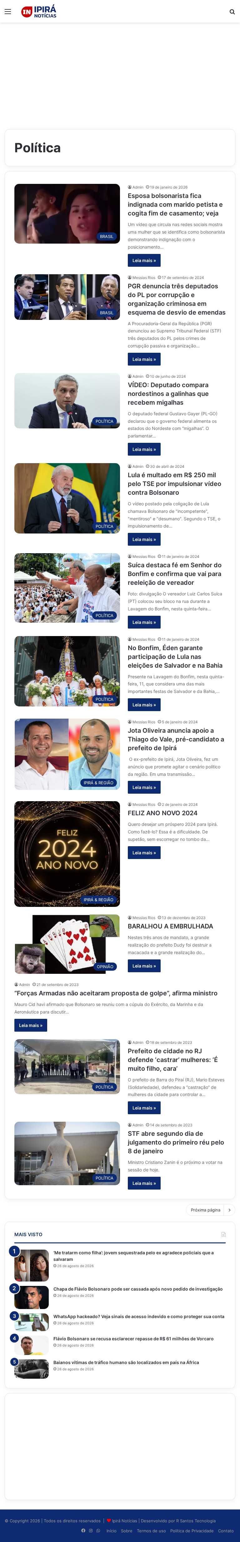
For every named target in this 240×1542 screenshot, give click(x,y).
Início (112, 1530)
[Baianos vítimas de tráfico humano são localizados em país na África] (31, 1369)
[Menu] (8, 14)
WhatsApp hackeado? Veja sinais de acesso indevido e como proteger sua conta (138, 1316)
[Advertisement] (120, 72)
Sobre (126, 1530)
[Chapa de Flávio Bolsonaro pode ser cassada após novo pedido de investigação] (31, 1297)
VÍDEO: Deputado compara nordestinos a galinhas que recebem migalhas (168, 393)
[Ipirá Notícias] (39, 11)
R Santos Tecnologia (196, 1520)
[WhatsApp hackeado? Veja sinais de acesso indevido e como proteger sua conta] (31, 1322)
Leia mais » (144, 260)
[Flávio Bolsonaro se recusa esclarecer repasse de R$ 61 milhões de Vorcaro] (31, 1345)
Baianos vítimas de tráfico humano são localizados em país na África (126, 1362)
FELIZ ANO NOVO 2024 (163, 813)
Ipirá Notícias (125, 1520)
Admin (137, 187)
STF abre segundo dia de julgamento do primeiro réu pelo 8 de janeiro (176, 1142)
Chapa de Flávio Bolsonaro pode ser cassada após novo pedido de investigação (138, 1289)
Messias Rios (143, 277)
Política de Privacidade (192, 1530)
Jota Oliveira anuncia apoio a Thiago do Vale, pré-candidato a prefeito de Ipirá (176, 739)
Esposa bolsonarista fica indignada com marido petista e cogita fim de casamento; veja (175, 204)
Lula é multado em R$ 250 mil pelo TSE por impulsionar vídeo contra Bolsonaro (174, 483)
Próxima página (205, 1209)
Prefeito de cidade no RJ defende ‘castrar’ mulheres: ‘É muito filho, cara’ (173, 1059)
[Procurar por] (232, 14)
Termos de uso (151, 1530)
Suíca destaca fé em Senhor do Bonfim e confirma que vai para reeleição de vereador (175, 573)
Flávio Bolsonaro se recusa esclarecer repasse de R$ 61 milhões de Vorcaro (133, 1338)
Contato (226, 1530)
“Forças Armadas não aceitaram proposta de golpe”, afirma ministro (116, 993)
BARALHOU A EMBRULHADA (170, 926)
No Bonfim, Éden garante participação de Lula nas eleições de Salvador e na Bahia (175, 656)
